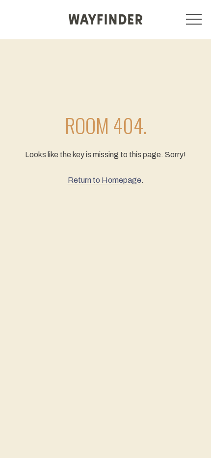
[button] (194, 19)
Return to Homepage (104, 180)
